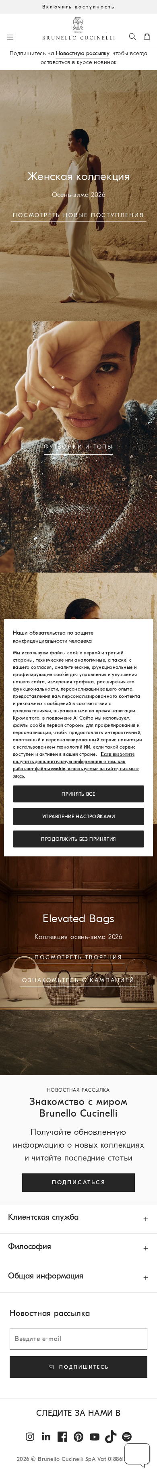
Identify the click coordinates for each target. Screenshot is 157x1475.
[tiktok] (110, 1437)
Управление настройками (78, 816)
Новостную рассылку (82, 53)
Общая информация (45, 1276)
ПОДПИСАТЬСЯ (78, 1182)
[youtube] (94, 1437)
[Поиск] (132, 36)
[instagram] (30, 1437)
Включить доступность (78, 7)
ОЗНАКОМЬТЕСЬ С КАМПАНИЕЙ (78, 980)
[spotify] (126, 1437)
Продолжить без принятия (78, 839)
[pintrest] (78, 1437)
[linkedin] (46, 1437)
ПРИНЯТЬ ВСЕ (78, 793)
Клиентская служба (43, 1217)
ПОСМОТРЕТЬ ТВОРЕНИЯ (78, 957)
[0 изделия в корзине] (147, 36)
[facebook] (62, 1437)
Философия (29, 1246)
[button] (137, 1455)
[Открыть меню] (10, 37)
